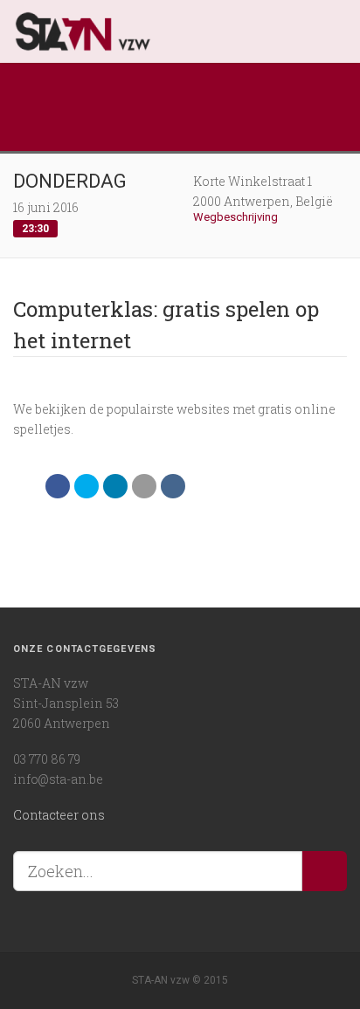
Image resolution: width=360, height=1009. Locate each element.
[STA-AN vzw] (163, 31)
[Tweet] (86, 486)
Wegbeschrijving (236, 217)
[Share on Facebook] (57, 486)
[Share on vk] (173, 486)
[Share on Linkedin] (115, 486)
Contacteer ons (59, 815)
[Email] (144, 486)
